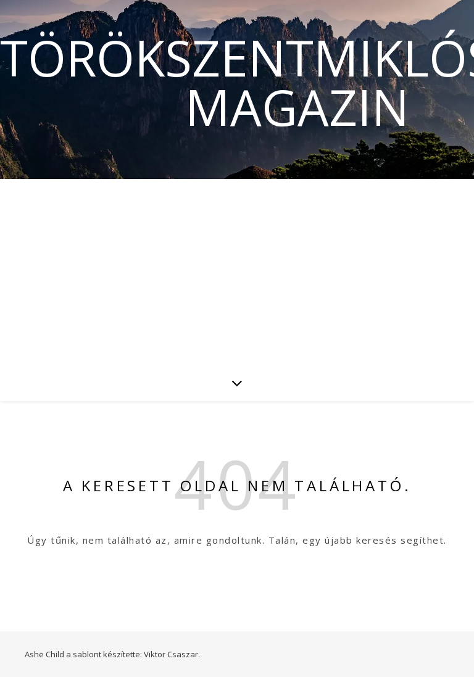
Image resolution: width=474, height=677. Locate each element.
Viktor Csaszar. (172, 654)
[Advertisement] (237, 271)
